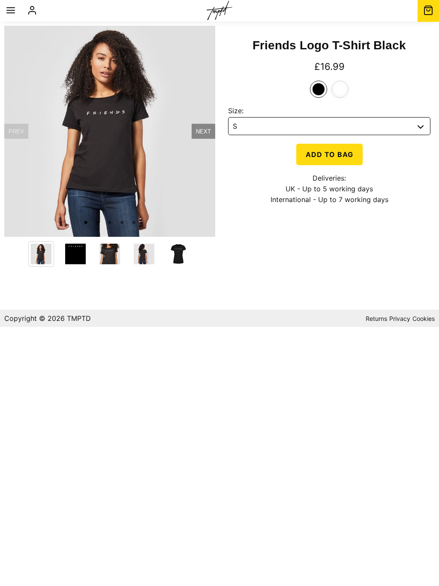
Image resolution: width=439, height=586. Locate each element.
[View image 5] (178, 254)
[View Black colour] (318, 89)
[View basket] (428, 11)
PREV (16, 131)
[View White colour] (340, 89)
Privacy (399, 318)
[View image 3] (110, 254)
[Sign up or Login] (32, 10)
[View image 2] (75, 254)
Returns (376, 318)
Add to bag (329, 154)
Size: (236, 110)
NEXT (203, 131)
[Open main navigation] (10, 11)
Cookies (423, 318)
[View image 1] (41, 254)
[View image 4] (144, 254)
